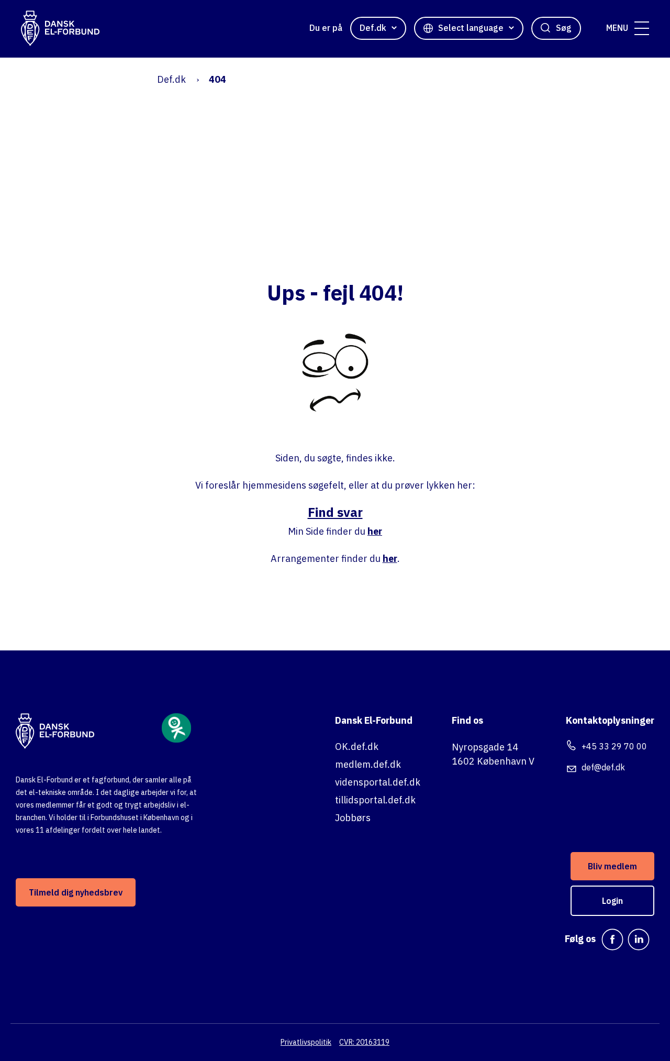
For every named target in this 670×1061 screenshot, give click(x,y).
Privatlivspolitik (306, 1042)
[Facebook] (612, 939)
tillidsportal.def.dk (375, 800)
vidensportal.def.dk (377, 782)
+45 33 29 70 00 (614, 746)
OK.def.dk (356, 747)
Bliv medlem (612, 866)
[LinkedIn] (638, 939)
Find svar (335, 512)
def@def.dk (603, 767)
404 (217, 79)
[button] (641, 28)
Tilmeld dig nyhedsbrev (75, 892)
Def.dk (171, 79)
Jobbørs (353, 818)
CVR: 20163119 (364, 1042)
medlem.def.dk (368, 764)
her (374, 531)
